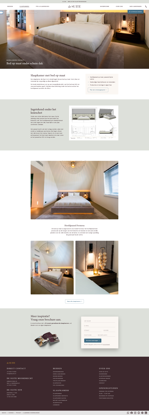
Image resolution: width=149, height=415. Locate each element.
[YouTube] (139, 413)
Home (8, 12)
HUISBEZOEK (103, 380)
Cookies (11, 412)
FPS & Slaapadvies (42, 6)
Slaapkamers (24, 6)
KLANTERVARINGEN (105, 376)
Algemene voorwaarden (31, 412)
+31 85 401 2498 (12, 396)
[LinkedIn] (146, 413)
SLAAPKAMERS (57, 393)
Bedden (10, 6)
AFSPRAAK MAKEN (104, 378)
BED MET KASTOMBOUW (60, 400)
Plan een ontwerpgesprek (97, 90)
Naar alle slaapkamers (74, 301)
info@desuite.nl (11, 373)
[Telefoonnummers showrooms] (146, 6)
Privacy (18, 412)
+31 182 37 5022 (11, 371)
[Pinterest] (142, 413)
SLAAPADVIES (57, 383)
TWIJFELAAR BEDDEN (59, 380)
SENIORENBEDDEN (58, 371)
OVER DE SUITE (103, 371)
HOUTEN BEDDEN (58, 378)
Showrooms (104, 6)
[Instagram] (135, 413)
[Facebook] (131, 413)
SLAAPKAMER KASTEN (59, 398)
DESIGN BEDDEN (58, 376)
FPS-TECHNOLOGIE (58, 385)
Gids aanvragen (136, 6)
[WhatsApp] (128, 413)
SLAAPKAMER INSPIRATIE (60, 395)
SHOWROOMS (103, 374)
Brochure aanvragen (92, 340)
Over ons (119, 6)
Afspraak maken (136, 11)
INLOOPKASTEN (57, 402)
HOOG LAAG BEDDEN (59, 374)
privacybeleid (106, 344)
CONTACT (102, 383)
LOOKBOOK (56, 405)
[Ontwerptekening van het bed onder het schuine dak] (93, 123)
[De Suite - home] (74, 6)
